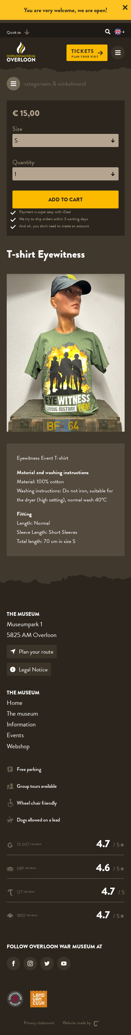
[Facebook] (13, 963)
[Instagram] (30, 963)
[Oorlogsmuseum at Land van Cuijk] (38, 998)
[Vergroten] (66, 353)
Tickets (82, 51)
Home (15, 703)
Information (21, 724)
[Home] (25, 51)
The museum (22, 713)
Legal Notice (33, 669)
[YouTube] (64, 963)
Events (15, 735)
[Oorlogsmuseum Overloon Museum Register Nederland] (15, 998)
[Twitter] (47, 963)
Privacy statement (39, 1023)
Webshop (18, 746)
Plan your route (36, 652)
